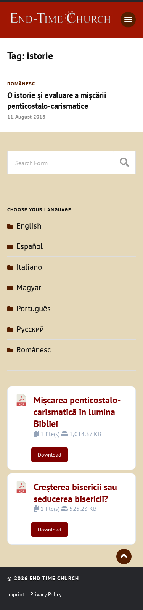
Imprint (15, 594)
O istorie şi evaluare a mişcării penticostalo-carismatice (56, 100)
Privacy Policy (46, 594)
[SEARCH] (124, 162)
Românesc (21, 83)
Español (29, 246)
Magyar (28, 287)
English (28, 226)
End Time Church (54, 578)
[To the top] (124, 556)
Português (33, 308)
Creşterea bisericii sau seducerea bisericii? (75, 493)
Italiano (29, 267)
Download (49, 454)
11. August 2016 (26, 116)
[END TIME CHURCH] (60, 24)
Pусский (30, 329)
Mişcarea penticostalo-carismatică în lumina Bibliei (77, 412)
